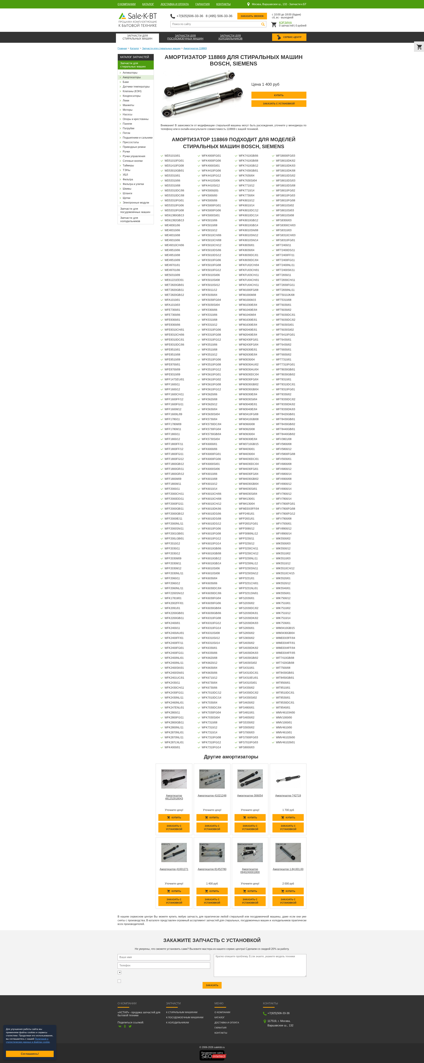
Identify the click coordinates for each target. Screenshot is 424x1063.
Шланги (127, 193)
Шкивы (127, 188)
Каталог (148, 4)
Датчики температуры (136, 86)
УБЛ (125, 174)
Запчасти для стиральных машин (161, 48)
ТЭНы (126, 170)
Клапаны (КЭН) (132, 91)
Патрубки (128, 128)
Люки (126, 100)
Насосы (127, 114)
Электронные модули (136, 202)
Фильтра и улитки (133, 184)
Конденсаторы (132, 95)
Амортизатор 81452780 (212, 869)
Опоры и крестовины (136, 119)
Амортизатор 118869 (195, 48)
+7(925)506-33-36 (190, 16)
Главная (122, 48)
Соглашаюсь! (30, 1053)
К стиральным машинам (181, 1012)
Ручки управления (134, 156)
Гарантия (202, 4)
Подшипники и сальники (138, 137)
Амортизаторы (132, 77)
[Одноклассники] (125, 1026)
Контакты (223, 4)
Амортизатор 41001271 (174, 869)
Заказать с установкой (279, 103)
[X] (130, 1026)
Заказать (212, 985)
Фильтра (128, 179)
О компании (127, 4)
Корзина (285, 22)
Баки (126, 82)
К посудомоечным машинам (184, 1017)
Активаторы (130, 72)
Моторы (127, 109)
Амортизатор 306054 (250, 795)
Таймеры (128, 165)
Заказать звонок (252, 16)
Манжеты (128, 105)
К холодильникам (177, 1022)
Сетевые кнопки (133, 160)
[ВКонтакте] (120, 1026)
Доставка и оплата (175, 4)
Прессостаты (131, 142)
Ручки (126, 151)
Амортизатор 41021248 (212, 795)
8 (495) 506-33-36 (219, 16)
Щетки (126, 198)
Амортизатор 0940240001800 (250, 871)
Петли (126, 133)
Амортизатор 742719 (288, 795)
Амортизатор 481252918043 (174, 797)
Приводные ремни (134, 147)
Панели (127, 123)
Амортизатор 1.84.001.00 (288, 869)
